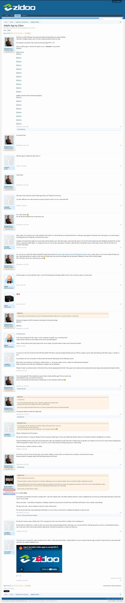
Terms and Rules (112, 600)
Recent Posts (15, 17)
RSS (121, 598)
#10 (120, 304)
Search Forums (6, 17)
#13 (120, 370)
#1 (120, 126)
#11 (120, 328)
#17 (120, 464)
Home (6, 15)
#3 (120, 165)
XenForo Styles (40, 600)
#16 (120, 449)
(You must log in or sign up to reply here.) (112, 585)
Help (113, 598)
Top (119, 598)
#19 (120, 531)
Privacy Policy (119, 600)
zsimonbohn (7, 552)
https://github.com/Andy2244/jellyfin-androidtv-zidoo (76, 254)
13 (25, 33)
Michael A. (19, 515)
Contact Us (108, 598)
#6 (120, 224)
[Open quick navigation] (120, 22)
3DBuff (6, 286)
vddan (6, 305)
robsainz (6, 167)
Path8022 (6, 207)
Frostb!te (19, 129)
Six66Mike (7, 364)
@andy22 (58, 254)
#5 (120, 205)
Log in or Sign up (117, 1)
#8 (120, 264)
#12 (120, 346)
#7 (120, 247)
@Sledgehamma (20, 334)
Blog (12, 15)
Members (24, 15)
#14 (120, 386)
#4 (120, 184)
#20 (120, 580)
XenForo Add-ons (32, 600)
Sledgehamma (25, 27)
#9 (120, 285)
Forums (17, 15)
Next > (28, 33)
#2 (120, 145)
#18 (120, 512)
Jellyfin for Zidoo (13, 27)
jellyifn (9, 30)
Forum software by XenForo (14, 600)
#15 (120, 414)
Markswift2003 (8, 486)
